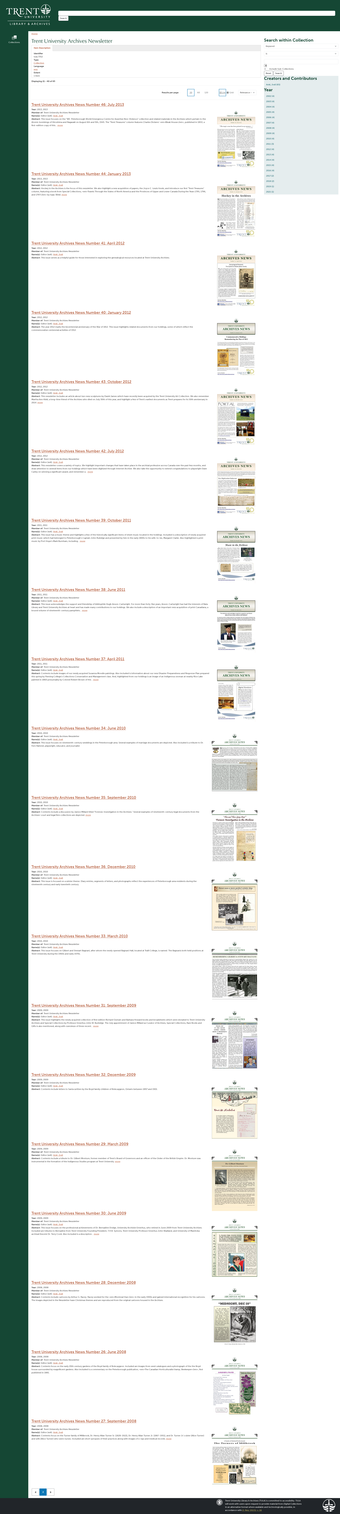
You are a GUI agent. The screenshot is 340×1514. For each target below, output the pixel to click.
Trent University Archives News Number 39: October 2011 (81, 520)
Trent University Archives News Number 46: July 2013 (77, 104)
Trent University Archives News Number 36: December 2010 (83, 867)
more (60, 125)
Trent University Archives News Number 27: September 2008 (83, 1421)
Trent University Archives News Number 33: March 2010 (79, 936)
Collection (39, 63)
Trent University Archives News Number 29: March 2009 (79, 1144)
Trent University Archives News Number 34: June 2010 (78, 728)
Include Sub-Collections (281, 69)
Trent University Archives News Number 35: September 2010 (83, 797)
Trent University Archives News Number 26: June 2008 (78, 1352)
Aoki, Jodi (58, 116)
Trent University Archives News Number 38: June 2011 (78, 589)
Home (34, 34)
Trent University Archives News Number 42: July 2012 (77, 451)
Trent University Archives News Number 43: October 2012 (81, 382)
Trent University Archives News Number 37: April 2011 (77, 659)
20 (191, 92)
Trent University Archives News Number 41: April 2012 (78, 243)
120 (206, 92)
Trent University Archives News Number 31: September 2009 (83, 1005)
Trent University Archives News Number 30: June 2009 (78, 1213)
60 (198, 92)
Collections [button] (14, 42)
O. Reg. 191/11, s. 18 (252, 1510)
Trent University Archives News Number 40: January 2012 (81, 312)
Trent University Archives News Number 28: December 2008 (83, 1282)
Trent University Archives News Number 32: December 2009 (83, 1074)
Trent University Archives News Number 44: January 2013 (81, 174)
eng (35, 69)
